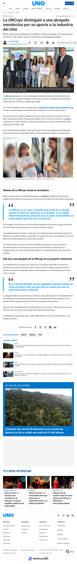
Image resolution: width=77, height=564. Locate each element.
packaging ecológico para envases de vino (56, 107)
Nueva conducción (10, 490)
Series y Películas (36, 8)
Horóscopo (61, 526)
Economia (48, 8)
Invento (16, 352)
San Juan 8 (43, 540)
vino (40, 334)
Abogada (32, 334)
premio (68, 119)
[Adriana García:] (38, 482)
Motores (60, 530)
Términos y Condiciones (27, 550)
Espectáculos (26, 526)
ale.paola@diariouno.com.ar (18, 44)
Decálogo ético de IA (9, 553)
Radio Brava (43, 536)
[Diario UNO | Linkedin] (68, 515)
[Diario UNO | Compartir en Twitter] (35, 43)
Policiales (57, 8)
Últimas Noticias (9, 526)
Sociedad (25, 8)
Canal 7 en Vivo (44, 526)
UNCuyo (8, 96)
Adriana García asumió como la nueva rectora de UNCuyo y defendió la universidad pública (62, 498)
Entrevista (32, 490)
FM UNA (42, 533)
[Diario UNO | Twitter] (72, 515)
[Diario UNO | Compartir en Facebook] (29, 43)
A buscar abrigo (18, 371)
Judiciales (6, 540)
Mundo (16, 343)
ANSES (16, 362)
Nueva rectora (57, 490)
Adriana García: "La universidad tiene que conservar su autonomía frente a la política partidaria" (38, 498)
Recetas (60, 534)
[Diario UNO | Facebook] (58, 515)
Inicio (10, 8)
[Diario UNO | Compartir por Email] (41, 43)
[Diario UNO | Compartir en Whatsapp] (47, 43)
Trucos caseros (62, 539)
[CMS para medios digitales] (38, 559)
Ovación (65, 8)
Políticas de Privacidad (10, 550)
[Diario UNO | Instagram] (63, 515)
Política (17, 8)
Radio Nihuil (43, 529)
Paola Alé (14, 41)
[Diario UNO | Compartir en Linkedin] (53, 43)
